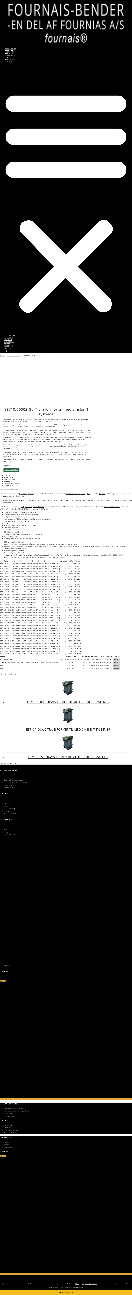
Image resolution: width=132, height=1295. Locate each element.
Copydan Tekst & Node (89, 1284)
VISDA (77, 1284)
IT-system (102, 494)
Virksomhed (9, 59)
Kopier (116, 659)
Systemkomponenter (14, 356)
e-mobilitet (30, 500)
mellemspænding (6, 496)
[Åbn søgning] (8, 64)
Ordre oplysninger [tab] (11, 484)
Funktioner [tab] (8, 477)
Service (8, 57)
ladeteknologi (41, 500)
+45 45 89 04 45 (67, 1292)
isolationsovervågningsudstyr (76, 494)
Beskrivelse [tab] (8, 475)
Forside (2, 356)
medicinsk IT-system (42, 509)
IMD (88, 494)
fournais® (79, 1287)
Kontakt (8, 61)
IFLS (22, 507)
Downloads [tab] (8, 486)
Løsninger (9, 53)
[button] (66, 200)
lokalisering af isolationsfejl (34, 507)
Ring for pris (11, 470)
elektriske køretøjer (18, 500)
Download (108, 659)
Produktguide (10, 49)
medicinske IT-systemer (112, 507)
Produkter (9, 51)
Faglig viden (10, 55)
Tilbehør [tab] (7, 481)
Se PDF (102, 659)
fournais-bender (55, 509)
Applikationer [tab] (9, 479)
